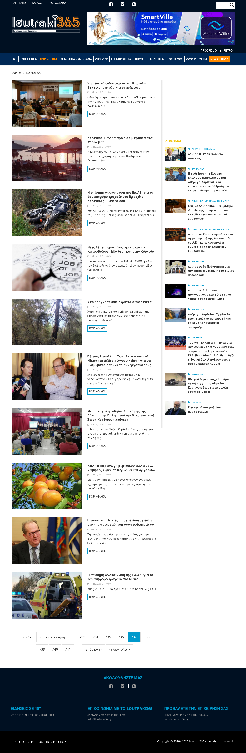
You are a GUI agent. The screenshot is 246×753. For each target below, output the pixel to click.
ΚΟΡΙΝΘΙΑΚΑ (48, 59)
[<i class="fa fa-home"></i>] (14, 59)
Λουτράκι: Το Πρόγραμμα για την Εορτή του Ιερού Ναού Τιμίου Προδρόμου (211, 271)
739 (42, 649)
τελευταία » (119, 649)
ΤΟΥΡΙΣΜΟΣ (175, 59)
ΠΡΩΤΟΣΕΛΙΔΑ (57, 3)
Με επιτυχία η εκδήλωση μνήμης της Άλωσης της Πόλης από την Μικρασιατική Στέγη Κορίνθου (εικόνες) (120, 415)
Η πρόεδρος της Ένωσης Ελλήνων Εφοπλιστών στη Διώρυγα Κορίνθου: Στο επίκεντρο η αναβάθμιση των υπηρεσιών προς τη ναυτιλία (209, 182)
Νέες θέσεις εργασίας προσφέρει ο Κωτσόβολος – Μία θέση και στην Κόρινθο (120, 249)
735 (108, 637)
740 (55, 649)
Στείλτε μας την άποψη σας (106, 714)
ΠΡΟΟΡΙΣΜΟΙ (209, 51)
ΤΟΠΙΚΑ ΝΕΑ (28, 59)
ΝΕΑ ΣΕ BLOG (219, 59)
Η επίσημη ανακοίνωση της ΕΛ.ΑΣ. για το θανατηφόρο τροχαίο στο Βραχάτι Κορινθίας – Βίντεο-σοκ (120, 196)
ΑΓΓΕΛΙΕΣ (19, 3)
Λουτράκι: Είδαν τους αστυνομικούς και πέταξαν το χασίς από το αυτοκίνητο (209, 294)
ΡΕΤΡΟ (228, 51)
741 (68, 649)
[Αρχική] (46, 23)
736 (121, 637)
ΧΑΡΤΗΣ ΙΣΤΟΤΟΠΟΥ (52, 742)
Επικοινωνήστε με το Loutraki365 (186, 714)
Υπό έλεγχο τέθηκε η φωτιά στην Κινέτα (119, 302)
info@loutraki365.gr (100, 719)
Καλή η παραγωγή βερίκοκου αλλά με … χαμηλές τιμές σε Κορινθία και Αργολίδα (121, 468)
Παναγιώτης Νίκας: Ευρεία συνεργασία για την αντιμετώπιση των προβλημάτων (120, 522)
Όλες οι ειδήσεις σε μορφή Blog (32, 714)
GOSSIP (191, 59)
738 (147, 637)
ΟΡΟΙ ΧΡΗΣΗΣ (24, 742)
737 (134, 637)
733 (82, 637)
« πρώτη (26, 637)
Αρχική (17, 73)
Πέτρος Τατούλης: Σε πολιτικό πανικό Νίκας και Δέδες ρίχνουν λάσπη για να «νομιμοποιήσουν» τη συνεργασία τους (119, 360)
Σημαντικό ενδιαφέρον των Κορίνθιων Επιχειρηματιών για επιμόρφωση (118, 85)
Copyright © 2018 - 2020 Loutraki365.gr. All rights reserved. (195, 741)
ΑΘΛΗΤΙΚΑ (157, 59)
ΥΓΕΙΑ (203, 59)
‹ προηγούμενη (52, 637)
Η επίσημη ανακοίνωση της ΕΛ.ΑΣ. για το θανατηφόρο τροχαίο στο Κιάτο (120, 577)
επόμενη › (93, 649)
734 (95, 637)
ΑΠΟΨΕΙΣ (140, 59)
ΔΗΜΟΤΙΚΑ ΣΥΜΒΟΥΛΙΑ (76, 59)
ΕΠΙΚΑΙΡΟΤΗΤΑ (121, 59)
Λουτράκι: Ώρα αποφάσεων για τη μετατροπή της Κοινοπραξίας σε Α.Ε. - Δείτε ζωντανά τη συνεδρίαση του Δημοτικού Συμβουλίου (211, 242)
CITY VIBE (101, 59)
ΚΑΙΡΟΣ (37, 3)
